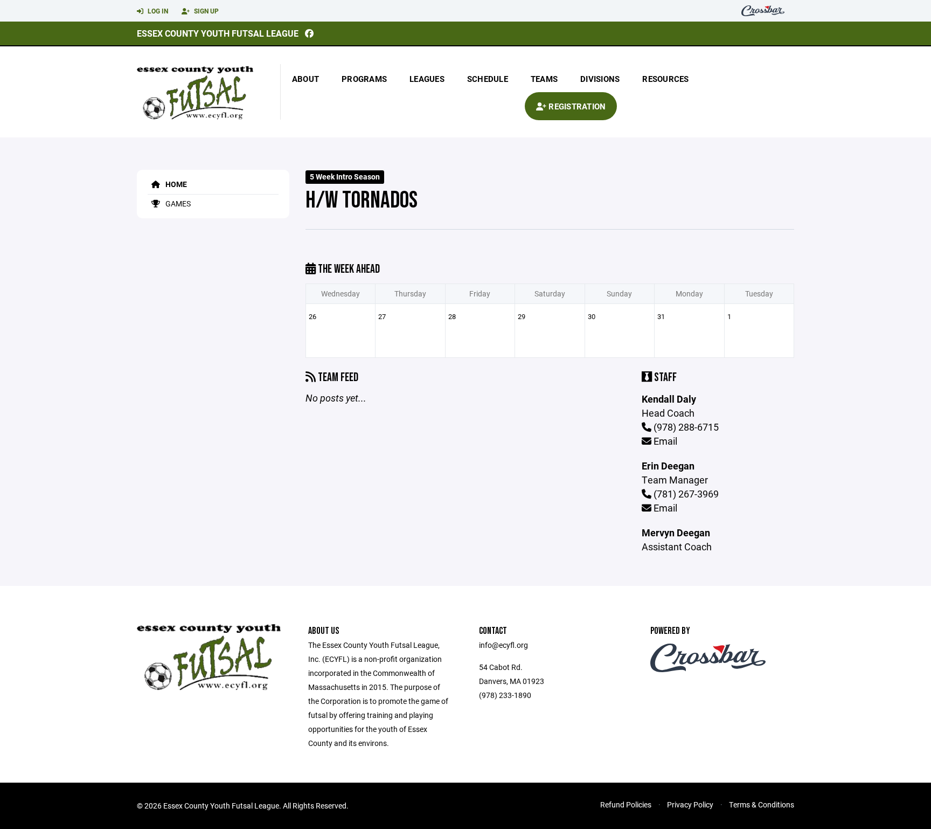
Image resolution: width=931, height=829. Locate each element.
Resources (665, 78)
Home (175, 184)
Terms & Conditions (761, 804)
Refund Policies (625, 804)
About (305, 78)
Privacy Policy (690, 804)
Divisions (600, 78)
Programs (364, 78)
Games (177, 203)
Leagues (426, 78)
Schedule (487, 78)
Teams (544, 78)
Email (664, 440)
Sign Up (205, 10)
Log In (157, 10)
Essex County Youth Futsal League (217, 33)
